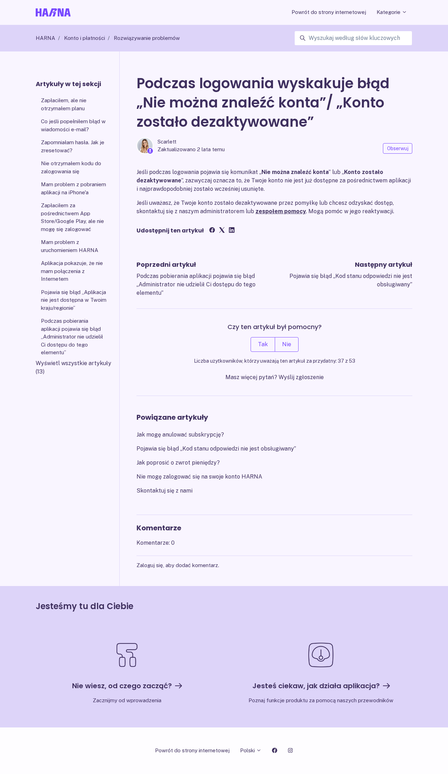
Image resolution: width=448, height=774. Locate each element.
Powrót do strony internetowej (329, 12)
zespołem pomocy (280, 211)
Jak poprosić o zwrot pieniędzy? (178, 462)
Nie (286, 344)
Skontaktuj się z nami (164, 490)
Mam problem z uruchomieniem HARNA (69, 246)
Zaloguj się (149, 565)
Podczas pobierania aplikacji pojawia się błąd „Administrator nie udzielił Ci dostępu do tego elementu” (195, 284)
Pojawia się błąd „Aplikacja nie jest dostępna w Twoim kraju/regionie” (73, 300)
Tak (263, 344)
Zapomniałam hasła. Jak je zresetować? (72, 146)
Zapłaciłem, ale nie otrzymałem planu (63, 104)
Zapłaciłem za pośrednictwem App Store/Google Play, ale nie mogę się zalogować (72, 217)
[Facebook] (212, 231)
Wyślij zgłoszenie (301, 377)
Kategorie (389, 12)
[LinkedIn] (231, 231)
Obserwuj (397, 148)
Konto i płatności (84, 38)
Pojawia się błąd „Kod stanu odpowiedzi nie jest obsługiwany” (216, 448)
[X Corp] (222, 231)
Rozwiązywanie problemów (147, 38)
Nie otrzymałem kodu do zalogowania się (71, 167)
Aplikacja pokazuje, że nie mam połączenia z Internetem (72, 271)
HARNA (45, 38)
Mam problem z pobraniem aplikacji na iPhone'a (73, 188)
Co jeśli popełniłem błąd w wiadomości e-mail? (73, 125)
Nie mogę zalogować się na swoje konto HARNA (199, 476)
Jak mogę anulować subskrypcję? (180, 434)
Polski (248, 750)
